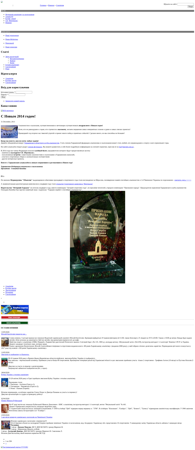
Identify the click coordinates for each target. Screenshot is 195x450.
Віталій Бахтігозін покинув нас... (14, 334)
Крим (12, 63)
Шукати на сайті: (170, 4)
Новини (51, 5)
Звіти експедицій (12, 57)
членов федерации (35, 147)
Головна (43, 5)
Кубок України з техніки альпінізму (15, 375)
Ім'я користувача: (8, 92)
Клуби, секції (10, 19)
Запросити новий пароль (15, 101)
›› (6, 443)
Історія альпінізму (12, 65)
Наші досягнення (12, 35)
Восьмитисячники (17, 59)
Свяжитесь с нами (6, 5)
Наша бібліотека (11, 39)
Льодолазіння (10, 290)
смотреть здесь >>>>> (182, 180)
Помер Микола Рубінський (11, 401)
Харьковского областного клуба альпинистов (41, 143)
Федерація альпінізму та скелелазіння (19, 15)
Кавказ (12, 61)
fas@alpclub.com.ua (126, 147)
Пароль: (4, 94)
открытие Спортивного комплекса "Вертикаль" (74, 184)
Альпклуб (9, 17)
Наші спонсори (11, 47)
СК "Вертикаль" (11, 21)
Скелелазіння (10, 67)
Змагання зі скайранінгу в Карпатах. (15, 354)
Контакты (17, 5)
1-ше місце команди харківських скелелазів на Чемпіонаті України (26, 417)
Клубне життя (10, 80)
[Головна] (2, 2)
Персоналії (9, 43)
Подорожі (9, 292)
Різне (7, 69)
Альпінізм (60, 5)
